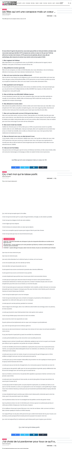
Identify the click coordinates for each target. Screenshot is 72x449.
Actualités (19, 3)
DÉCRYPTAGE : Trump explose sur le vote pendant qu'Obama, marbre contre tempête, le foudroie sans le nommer (29, 245)
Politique (45, 3)
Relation (50, 3)
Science (57, 3)
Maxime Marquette (6, 14)
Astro (23, 3)
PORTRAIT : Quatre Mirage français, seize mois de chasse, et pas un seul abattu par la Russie (30, 247)
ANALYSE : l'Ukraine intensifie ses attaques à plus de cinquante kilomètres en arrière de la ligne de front (29, 242)
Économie (28, 3)
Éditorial (33, 3)
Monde (41, 3)
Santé (53, 3)
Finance (37, 3)
